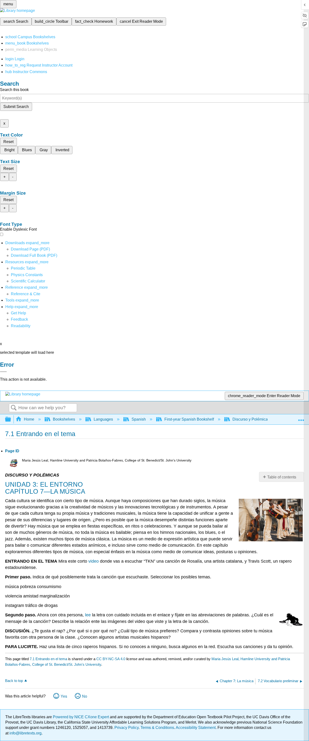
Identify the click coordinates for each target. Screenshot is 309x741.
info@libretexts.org (25, 733)
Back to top (14, 681)
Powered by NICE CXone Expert (81, 717)
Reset (8, 142)
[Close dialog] (3, 371)
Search (14, 408)
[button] (19, 319)
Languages (103, 419)
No (84, 696)
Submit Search (16, 107)
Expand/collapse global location (301, 418)
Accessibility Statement (196, 728)
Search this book (14, 90)
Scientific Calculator (28, 281)
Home (29, 419)
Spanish (139, 419)
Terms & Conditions (157, 728)
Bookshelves (64, 419)
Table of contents (281, 477)
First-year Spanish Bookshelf (189, 419)
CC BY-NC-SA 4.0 (110, 659)
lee (88, 614)
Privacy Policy (126, 728)
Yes (64, 696)
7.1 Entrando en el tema (48, 659)
